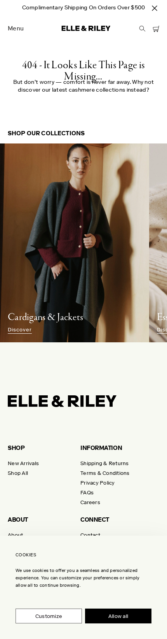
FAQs (87, 492)
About (15, 535)
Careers (90, 502)
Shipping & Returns (104, 463)
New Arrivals (23, 463)
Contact (90, 535)
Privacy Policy (97, 482)
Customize (48, 616)
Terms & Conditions (105, 473)
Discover (20, 330)
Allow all (118, 616)
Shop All (18, 473)
